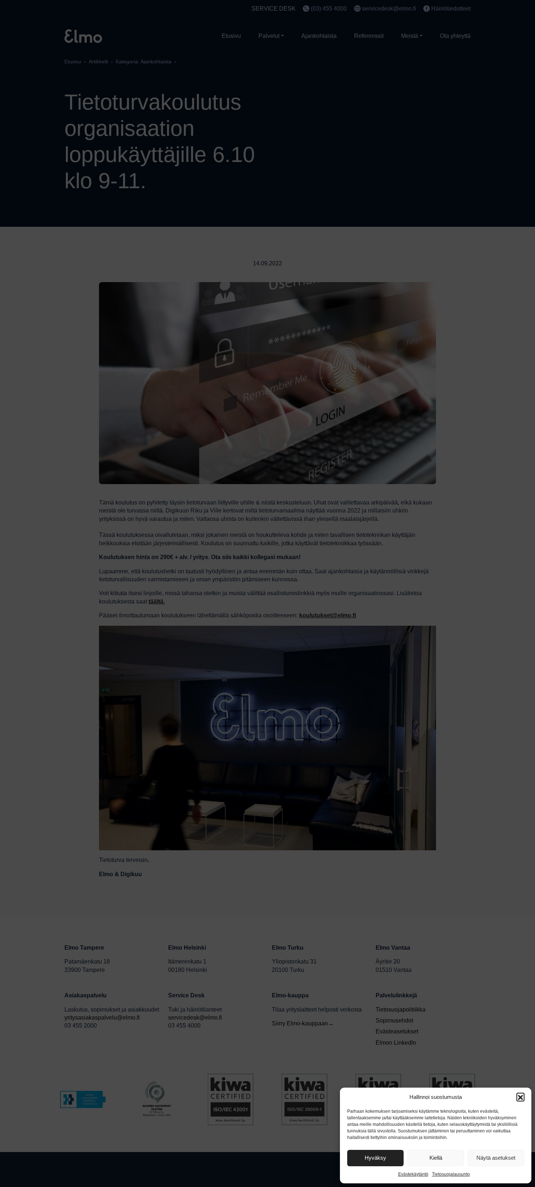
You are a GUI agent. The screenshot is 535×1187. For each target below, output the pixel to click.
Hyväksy (375, 1158)
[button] (520, 1096)
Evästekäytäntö (413, 1174)
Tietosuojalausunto (451, 1174)
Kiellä (435, 1158)
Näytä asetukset (495, 1158)
